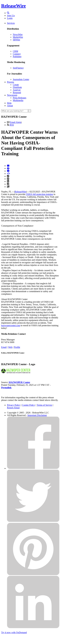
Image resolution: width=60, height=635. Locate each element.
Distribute (17, 87)
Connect (17, 54)
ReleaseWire (13, 5)
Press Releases (19, 98)
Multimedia (18, 100)
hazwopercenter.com (10, 325)
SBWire (16, 39)
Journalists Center (21, 79)
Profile (17, 347)
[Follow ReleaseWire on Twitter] (33, 521)
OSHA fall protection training (39, 194)
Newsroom (12, 95)
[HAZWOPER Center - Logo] (15, 372)
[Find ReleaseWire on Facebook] (33, 468)
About (10, 105)
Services (11, 23)
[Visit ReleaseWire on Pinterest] (33, 574)
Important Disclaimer (37, 415)
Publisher (17, 56)
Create (16, 84)
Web (10, 347)
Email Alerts (15, 122)
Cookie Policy (28, 405)
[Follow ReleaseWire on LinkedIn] (33, 627)
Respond (17, 92)
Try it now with (14, 632)
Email (4, 347)
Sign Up (11, 15)
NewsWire (18, 34)
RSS (12, 125)
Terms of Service (44, 405)
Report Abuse (13, 407)
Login (10, 18)
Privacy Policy (13, 405)
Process (10, 82)
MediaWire (18, 37)
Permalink (6, 387)
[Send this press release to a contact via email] (8, 165)
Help (9, 103)
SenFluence (18, 68)
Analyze (17, 90)
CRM (15, 51)
